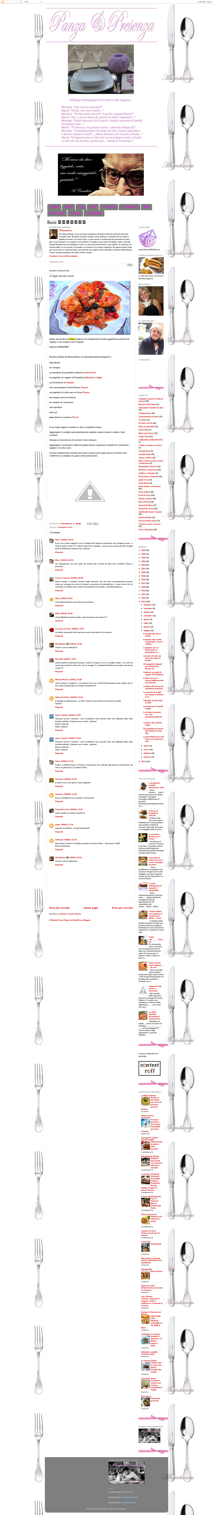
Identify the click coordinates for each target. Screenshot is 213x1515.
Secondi (92, 207)
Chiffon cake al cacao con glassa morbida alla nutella (156, 1367)
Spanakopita (156, 1244)
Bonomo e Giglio (94, 377)
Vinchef (70, 382)
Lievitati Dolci (144, 451)
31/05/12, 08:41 (66, 598)
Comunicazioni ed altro (149, 416)
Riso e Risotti (144, 502)
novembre (148, 608)
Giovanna (59, 779)
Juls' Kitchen (146, 1296)
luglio (146, 623)
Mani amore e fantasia (150, 1258)
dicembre (148, 605)
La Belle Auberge (148, 1095)
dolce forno (146, 1396)
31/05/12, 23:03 (76, 697)
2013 (143, 598)
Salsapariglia (146, 1269)
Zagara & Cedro (148, 1286)
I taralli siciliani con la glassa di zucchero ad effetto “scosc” (155, 914)
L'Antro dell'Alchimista (151, 1196)
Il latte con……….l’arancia (156, 939)
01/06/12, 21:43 (70, 779)
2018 (143, 579)
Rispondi (59, 552)
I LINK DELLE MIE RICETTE (151, 440)
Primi (81, 207)
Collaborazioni (145, 413)
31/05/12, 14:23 (78, 629)
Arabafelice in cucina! (150, 1334)
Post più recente (59, 907)
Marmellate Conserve (148, 466)
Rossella (59, 659)
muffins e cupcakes (147, 473)
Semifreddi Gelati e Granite (150, 512)
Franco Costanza (62, 578)
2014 (143, 594)
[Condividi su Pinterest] (97, 524)
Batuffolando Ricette (150, 1156)
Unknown (59, 794)
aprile (146, 746)
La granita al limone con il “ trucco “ (155, 836)
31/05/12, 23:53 (74, 738)
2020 (143, 572)
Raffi (57, 613)
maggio (147, 630)
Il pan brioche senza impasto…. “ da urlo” (156, 965)
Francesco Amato (130, 1497)
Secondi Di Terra (65, 527)
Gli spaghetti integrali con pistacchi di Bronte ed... (152, 666)
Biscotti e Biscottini (147, 404)
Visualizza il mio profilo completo (63, 256)
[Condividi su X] (92, 524)
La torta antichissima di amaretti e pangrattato (155, 886)
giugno (147, 627)
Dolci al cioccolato (146, 426)
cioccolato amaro (148, 1378)
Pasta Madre (144, 483)
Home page (75, 213)
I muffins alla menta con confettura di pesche (153, 687)
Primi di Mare (144, 492)
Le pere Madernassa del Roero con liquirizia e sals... (153, 739)
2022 (143, 565)
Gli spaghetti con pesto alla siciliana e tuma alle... (153, 731)
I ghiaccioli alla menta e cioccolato (155, 988)
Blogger (122, 1509)
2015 (143, 591)
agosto (147, 619)
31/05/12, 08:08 (77, 578)
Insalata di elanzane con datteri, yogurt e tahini (156, 1341)
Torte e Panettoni (146, 530)
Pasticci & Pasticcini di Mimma (151, 1313)
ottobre (147, 612)
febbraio (147, 753)
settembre (148, 616)
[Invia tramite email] (88, 524)
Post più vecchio (122, 907)
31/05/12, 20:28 (75, 679)
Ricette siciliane (57, 213)
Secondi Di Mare (146, 505)
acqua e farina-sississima (147, 1117)
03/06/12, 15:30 (70, 840)
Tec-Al (75, 417)
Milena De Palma (62, 697)
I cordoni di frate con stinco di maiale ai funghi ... (152, 658)
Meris (57, 540)
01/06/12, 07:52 (67, 761)
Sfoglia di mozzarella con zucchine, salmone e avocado (157, 1163)
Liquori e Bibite (145, 458)
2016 (143, 587)
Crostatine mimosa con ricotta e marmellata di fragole (156, 1385)
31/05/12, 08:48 (66, 613)
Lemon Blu (146, 1242)
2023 (143, 561)
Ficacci (84, 387)
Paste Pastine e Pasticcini (150, 486)
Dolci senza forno (129, 207)
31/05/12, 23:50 (74, 715)
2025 (143, 554)
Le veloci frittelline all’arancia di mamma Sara (154, 1015)
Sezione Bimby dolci (147, 521)
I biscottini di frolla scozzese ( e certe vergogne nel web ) (156, 861)
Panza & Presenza (149, 1214)
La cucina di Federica (150, 1174)
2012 (143, 601)
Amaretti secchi (148, 1354)
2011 (143, 761)
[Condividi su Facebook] (95, 524)
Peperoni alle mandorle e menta (156, 1218)
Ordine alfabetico (94, 213)
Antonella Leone (62, 809)
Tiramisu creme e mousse (150, 524)
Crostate (142, 420)
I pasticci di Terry (148, 1231)
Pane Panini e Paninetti (148, 476)
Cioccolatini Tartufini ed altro (151, 408)
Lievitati (68, 207)
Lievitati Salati (145, 454)
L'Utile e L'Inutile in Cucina (150, 445)
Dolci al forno (108, 207)
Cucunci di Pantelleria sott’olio (153, 813)
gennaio (147, 757)
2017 (143, 583)
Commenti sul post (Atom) (69, 914)
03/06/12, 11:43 (67, 824)
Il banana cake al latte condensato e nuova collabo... (152, 641)
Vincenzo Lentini (129, 1502)
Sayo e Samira (61, 715)
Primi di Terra (144, 495)
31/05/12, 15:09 (75, 644)
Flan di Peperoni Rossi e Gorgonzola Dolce (156, 1203)
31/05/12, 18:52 (69, 659)
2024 (143, 558)
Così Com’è (90, 372)
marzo (147, 749)
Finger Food (144, 436)
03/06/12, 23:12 (75, 857)
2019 (143, 576)
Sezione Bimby (145, 517)
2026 (143, 550)
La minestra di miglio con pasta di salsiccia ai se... (153, 694)
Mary (57, 598)
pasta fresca (144, 480)
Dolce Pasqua (156, 1271)
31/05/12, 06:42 (67, 540)
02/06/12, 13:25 (76, 809)
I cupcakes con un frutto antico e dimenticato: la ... (151, 650)
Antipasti (54, 207)
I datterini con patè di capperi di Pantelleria (153, 673)
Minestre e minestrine (148, 470)
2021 (143, 569)
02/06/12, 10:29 (70, 794)
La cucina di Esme (63, 629)
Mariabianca (66, 230)
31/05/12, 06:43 (67, 560)
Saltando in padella (149, 1352)
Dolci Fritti (143, 430)
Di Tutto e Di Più (145, 423)
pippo (57, 824)
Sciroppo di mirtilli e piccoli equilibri (150, 1139)
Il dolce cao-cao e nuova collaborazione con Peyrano (153, 680)
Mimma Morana (62, 679)
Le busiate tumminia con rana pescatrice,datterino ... (152, 715)
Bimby (146, 207)
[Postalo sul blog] (90, 524)
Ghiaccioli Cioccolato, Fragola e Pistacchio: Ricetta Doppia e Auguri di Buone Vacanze (150, 1183)
